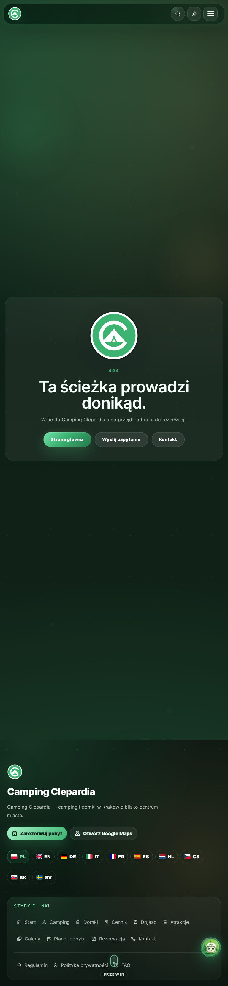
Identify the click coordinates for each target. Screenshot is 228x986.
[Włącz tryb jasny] (194, 14)
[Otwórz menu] (210, 14)
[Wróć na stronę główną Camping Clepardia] (15, 14)
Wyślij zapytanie (121, 439)
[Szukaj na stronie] (178, 14)
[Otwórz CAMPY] (211, 947)
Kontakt (168, 439)
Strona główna (67, 439)
